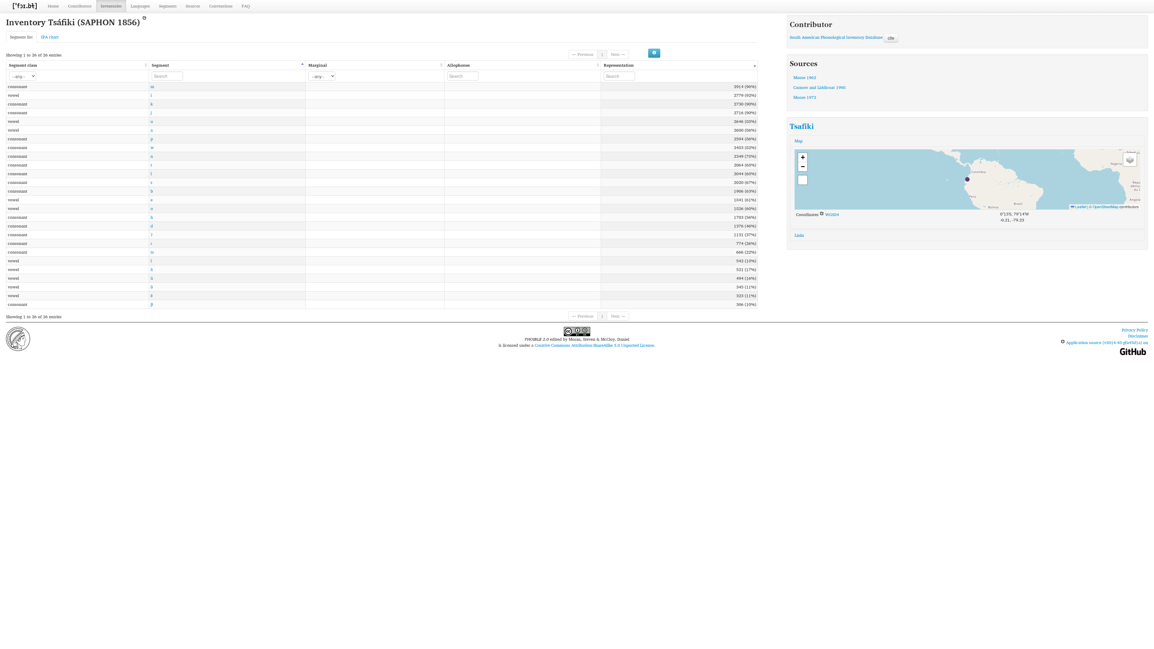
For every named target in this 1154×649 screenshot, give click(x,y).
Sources (193, 5)
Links (799, 235)
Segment (160, 65)
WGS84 (831, 214)
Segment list (21, 36)
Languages (140, 5)
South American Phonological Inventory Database (836, 37)
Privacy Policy (1135, 329)
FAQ (246, 5)
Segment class (23, 65)
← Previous (583, 54)
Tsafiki (802, 126)
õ (152, 286)
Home (53, 5)
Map (799, 140)
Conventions (221, 5)
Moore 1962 (804, 77)
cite (891, 38)
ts (152, 251)
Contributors (80, 5)
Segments (168, 5)
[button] (967, 179)
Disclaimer (1138, 335)
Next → (618, 54)
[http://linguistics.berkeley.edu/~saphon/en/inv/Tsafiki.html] (144, 22)
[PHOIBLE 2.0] (24, 6)
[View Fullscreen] (802, 179)
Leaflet (1080, 206)
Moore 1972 (804, 97)
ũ (152, 278)
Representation (619, 65)
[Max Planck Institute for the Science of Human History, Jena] (18, 338)
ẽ (152, 295)
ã (152, 269)
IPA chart (50, 36)
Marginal (317, 65)
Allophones (458, 65)
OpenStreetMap (1106, 206)
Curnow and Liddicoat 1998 (819, 87)
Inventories (111, 5)
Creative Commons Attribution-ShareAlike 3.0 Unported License (594, 345)
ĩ (151, 260)
